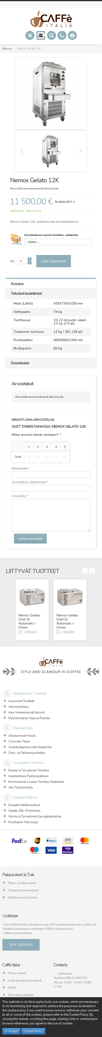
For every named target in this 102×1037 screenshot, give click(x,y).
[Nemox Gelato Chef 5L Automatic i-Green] (70, 596)
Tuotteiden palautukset (23, 890)
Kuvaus (17, 284)
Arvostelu (19, 496)
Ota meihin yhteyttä (20, 995)
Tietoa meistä (17, 973)
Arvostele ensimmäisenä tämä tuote (34, 188)
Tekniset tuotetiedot (26, 293)
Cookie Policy (33, 1031)
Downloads (20, 363)
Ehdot (12, 988)
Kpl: (12, 261)
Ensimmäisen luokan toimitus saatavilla (51, 235)
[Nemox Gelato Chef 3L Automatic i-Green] (32, 596)
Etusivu (7, 49)
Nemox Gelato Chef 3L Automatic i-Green (29, 621)
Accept (13, 1031)
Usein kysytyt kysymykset (25, 980)
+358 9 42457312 (75, 978)
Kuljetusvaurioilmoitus (23, 897)
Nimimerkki (20, 468)
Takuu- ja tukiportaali (22, 883)
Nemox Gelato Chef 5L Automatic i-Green (67, 621)
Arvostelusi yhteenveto (29, 482)
